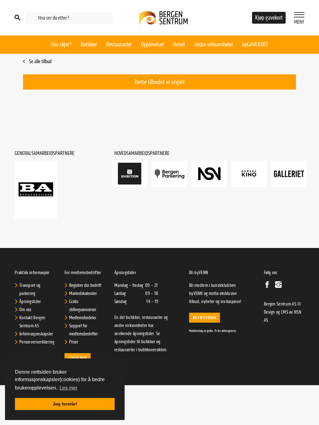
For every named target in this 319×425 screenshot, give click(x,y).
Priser (73, 342)
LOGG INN (77, 358)
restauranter (124, 350)
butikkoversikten (152, 350)
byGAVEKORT (255, 44)
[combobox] (69, 18)
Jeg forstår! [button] (65, 403)
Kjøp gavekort (269, 17)
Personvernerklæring (37, 342)
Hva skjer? (61, 44)
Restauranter (119, 44)
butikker (148, 341)
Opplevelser (152, 44)
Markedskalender (83, 293)
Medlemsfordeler (82, 317)
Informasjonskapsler (36, 334)
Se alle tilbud (39, 61)
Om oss (25, 309)
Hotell (179, 44)
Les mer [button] (68, 387)
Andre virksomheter (213, 44)
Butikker (89, 44)
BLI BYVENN (204, 317)
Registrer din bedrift (85, 285)
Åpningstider (30, 301)
